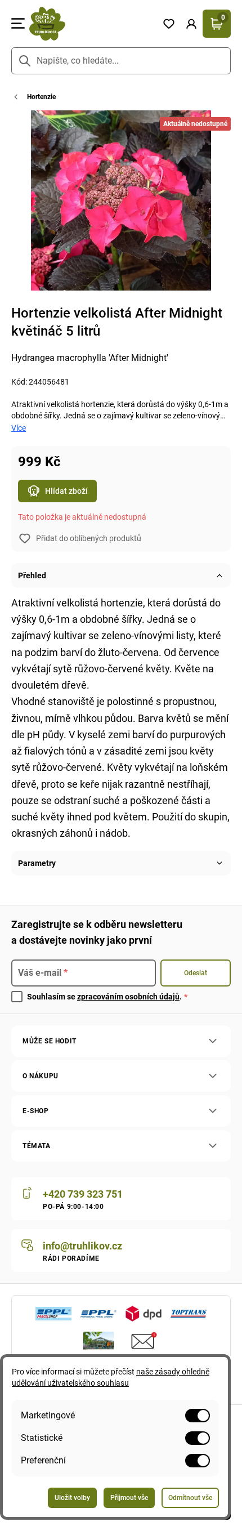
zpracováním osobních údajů (128, 996)
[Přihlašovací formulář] (191, 23)
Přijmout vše (129, 1498)
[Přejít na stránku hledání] (25, 61)
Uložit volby (72, 1498)
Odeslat (195, 973)
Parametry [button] (37, 863)
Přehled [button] (32, 575)
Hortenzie (41, 97)
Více (18, 427)
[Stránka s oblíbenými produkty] (169, 23)
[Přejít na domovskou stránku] (91, 24)
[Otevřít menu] (18, 23)
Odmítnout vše (190, 1498)
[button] (191, 23)
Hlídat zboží (66, 491)
